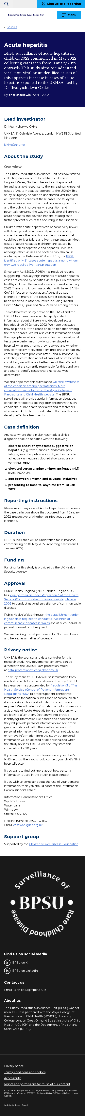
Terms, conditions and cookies (24, 1072)
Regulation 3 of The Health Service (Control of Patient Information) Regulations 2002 (40, 690)
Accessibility (12, 1078)
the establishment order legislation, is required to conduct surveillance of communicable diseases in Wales (41, 619)
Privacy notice (14, 1066)
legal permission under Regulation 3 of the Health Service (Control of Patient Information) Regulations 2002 (41, 599)
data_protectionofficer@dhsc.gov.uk (33, 670)
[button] (6, 4)
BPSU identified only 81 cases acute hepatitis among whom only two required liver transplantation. (41, 260)
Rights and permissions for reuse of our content (37, 1084)
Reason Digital (21, 1105)
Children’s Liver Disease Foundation (53, 844)
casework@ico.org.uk (27, 825)
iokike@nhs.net (14, 145)
